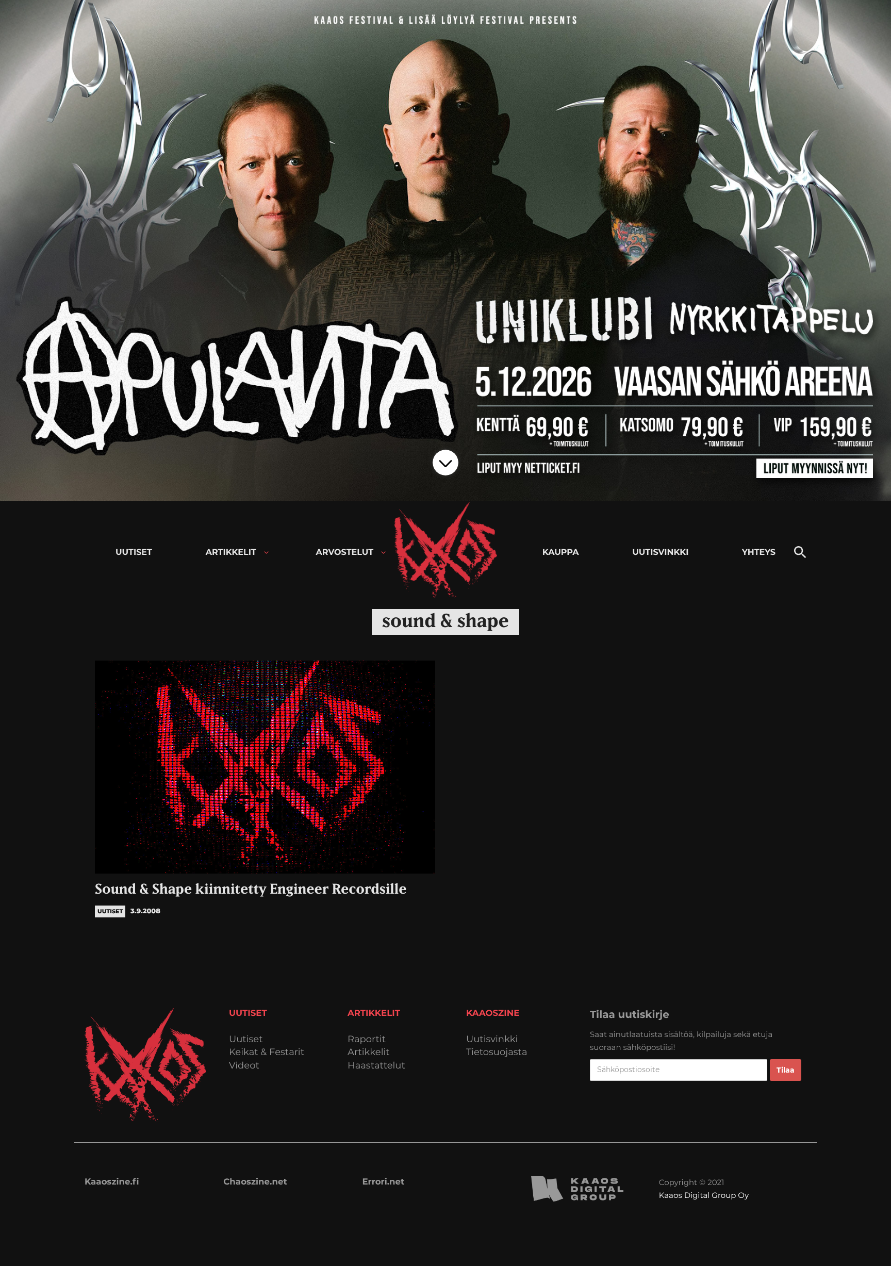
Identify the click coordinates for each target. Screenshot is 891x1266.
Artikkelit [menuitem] (231, 552)
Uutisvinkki (492, 1039)
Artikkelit (369, 1052)
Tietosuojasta (496, 1052)
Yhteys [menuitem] (759, 552)
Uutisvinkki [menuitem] (660, 552)
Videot (244, 1065)
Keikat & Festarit (266, 1052)
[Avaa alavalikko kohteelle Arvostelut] (383, 552)
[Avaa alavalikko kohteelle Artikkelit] (266, 552)
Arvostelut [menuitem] (345, 552)
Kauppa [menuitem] (560, 552)
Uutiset (246, 1039)
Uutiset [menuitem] (134, 552)
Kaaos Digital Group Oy (704, 1195)
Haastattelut (376, 1065)
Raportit (367, 1039)
